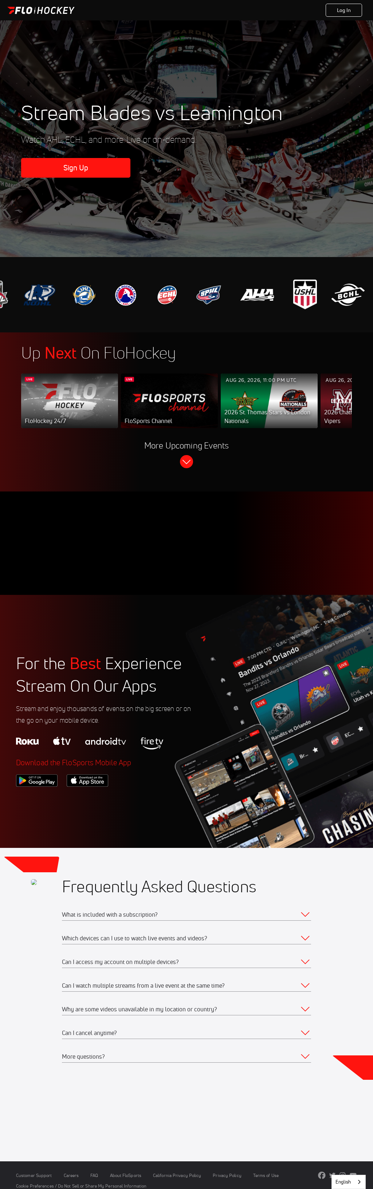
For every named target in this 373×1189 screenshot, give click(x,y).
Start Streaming (69, 408)
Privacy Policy (227, 1175)
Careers (71, 1175)
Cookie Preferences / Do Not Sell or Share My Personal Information (81, 1186)
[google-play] (37, 799)
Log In (344, 10)
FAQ (94, 1175)
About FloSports (125, 1175)
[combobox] (348, 1182)
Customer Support (34, 1175)
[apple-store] (87, 799)
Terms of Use (266, 1175)
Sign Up (76, 167)
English (343, 1182)
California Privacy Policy (177, 1175)
